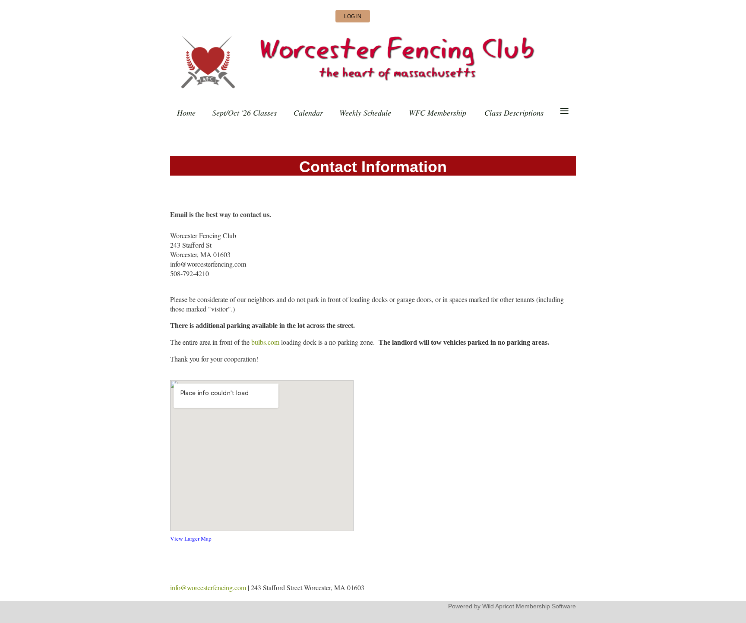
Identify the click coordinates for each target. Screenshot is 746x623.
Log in (352, 16)
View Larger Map (191, 538)
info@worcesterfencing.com (208, 587)
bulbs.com (265, 341)
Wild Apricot (498, 606)
